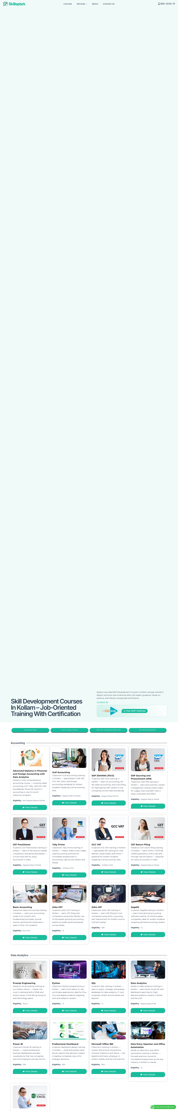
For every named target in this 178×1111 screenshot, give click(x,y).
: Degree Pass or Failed (66, 796)
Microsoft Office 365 (102, 1044)
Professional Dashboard (65, 1044)
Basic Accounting (22, 907)
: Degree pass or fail (143, 1004)
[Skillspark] (14, 4)
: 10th (98, 1065)
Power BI (18, 1044)
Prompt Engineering (24, 983)
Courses (67, 3)
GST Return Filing (140, 844)
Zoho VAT (97, 907)
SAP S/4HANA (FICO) (103, 775)
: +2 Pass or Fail (63, 868)
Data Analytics (139, 983)
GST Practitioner (22, 844)
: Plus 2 (20, 1004)
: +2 (58, 931)
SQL (93, 983)
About (95, 3)
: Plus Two (21, 931)
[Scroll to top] (175, 1013)
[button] (86, 4)
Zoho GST (57, 907)
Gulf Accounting (61, 772)
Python (56, 983)
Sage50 (135, 907)
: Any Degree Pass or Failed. (29, 801)
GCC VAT (96, 844)
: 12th (98, 928)
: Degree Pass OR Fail (105, 796)
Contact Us (109, 3)
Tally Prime (58, 844)
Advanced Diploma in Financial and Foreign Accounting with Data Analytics (30, 774)
